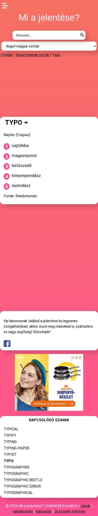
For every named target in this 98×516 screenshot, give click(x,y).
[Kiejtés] (26, 122)
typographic (16, 473)
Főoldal (7, 55)
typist (10, 454)
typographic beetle (23, 480)
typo (56, 55)
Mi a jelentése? (49, 17)
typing (10, 442)
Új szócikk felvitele (70, 511)
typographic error (22, 486)
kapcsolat (44, 511)
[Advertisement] (49, 86)
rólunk (85, 506)
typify (10, 435)
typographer (16, 467)
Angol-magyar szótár (32, 55)
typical (11, 429)
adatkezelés (23, 511)
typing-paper (16, 448)
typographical (18, 493)
